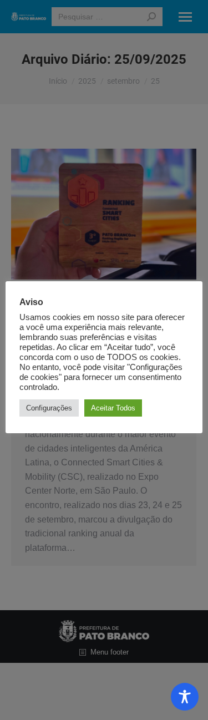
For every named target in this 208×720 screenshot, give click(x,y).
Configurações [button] (49, 408)
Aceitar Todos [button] (113, 408)
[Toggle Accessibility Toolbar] (185, 697)
